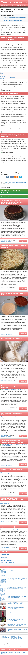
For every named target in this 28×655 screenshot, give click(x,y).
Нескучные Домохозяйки (12, 2)
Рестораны (4, 556)
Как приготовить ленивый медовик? (16, 76)
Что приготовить (5, 554)
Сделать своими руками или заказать (13, 20)
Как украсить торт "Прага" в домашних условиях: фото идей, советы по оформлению (12, 202)
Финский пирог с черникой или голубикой (11, 386)
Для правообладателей (16, 638)
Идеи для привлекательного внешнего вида (15, 17)
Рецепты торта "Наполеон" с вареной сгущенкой (13, 246)
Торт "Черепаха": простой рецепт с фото (12, 339)
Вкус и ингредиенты (9, 18)
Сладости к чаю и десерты (6, 241)
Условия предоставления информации (10, 652)
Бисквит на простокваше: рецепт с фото (12, 470)
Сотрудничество (15, 636)
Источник (3, 167)
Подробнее (23, 241)
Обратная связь (5, 637)
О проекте (3, 636)
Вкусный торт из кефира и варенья (13, 527)
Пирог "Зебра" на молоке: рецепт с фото (12, 293)
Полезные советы (5, 559)
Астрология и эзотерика (7, 562)
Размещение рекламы (16, 637)
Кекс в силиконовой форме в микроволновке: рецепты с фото (12, 499)
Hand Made (4, 557)
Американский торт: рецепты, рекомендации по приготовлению (12, 441)
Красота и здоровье (6, 560)
